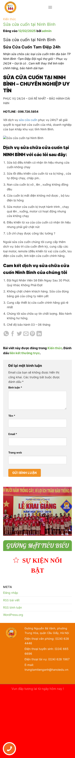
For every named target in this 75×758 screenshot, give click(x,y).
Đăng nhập (10, 592)
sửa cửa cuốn (28, 120)
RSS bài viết (11, 600)
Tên (11, 415)
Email (12, 434)
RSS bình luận (12, 607)
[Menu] (50, 7)
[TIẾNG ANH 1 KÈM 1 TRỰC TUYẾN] (25, 7)
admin (46, 31)
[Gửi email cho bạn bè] (26, 334)
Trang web (15, 452)
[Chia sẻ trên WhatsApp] (6, 334)
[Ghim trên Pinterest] (32, 334)
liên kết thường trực (25, 353)
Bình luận (15, 387)
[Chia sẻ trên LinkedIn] (39, 334)
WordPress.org (13, 614)
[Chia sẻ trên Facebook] (13, 334)
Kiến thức (9, 19)
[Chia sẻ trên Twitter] (19, 334)
